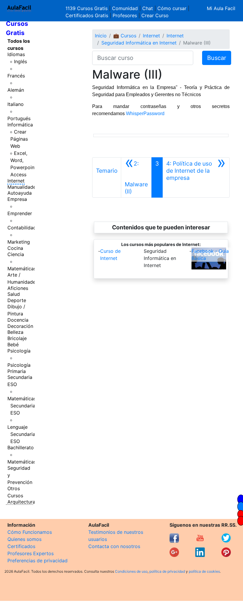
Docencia (17, 320)
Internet (16, 181)
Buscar (216, 57)
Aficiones (17, 288)
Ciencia (15, 254)
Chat (147, 8)
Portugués (19, 118)
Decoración (20, 326)
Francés (16, 76)
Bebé (13, 344)
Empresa (17, 199)
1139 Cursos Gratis (87, 8)
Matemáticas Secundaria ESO (21, 406)
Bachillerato (20, 447)
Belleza (15, 332)
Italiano (15, 104)
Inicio (101, 36)
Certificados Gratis (86, 15)
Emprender (19, 213)
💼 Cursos (124, 36)
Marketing (18, 242)
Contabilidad (21, 228)
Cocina (15, 248)
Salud (13, 294)
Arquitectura (21, 502)
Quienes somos (24, 539)
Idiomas (16, 54)
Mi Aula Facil (221, 8)
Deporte (16, 300)
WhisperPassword (145, 113)
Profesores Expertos (30, 553)
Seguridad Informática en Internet (139, 43)
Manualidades (22, 187)
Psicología (19, 351)
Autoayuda (19, 193)
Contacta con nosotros (114, 546)
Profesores (125, 15)
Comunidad (125, 8)
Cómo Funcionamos (29, 532)
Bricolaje (17, 338)
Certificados (21, 546)
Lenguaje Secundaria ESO (21, 434)
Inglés (20, 61)
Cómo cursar (171, 8)
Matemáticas (21, 269)
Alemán (15, 90)
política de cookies (204, 571)
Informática (20, 125)
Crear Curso (155, 15)
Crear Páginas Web (19, 139)
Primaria (16, 371)
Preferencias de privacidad (37, 560)
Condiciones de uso (131, 571)
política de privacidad (167, 571)
